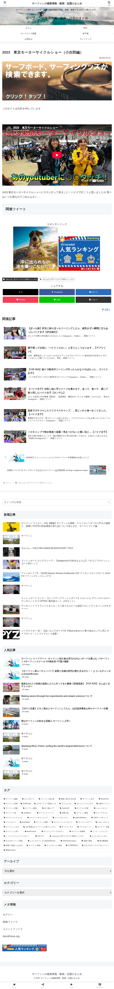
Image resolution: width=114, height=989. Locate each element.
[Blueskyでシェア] (69, 807)
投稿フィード (10, 922)
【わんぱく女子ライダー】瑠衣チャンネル (21, 279)
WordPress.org (11, 936)
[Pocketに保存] (69, 815)
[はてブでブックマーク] (44, 815)
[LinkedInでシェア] (57, 822)
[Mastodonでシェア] (44, 807)
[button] (93, 300)
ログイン (8, 914)
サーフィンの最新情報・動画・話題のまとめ (57, 3)
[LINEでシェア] (95, 815)
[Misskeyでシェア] (95, 807)
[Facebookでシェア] (19, 815)
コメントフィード (13, 929)
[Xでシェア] (19, 807)
